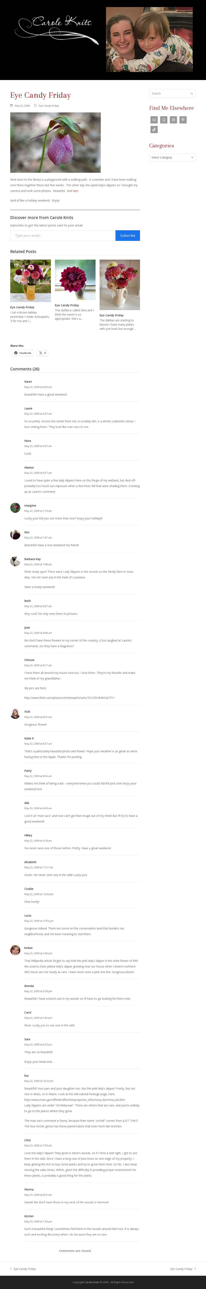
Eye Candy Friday (49, 105)
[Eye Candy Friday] (30, 280)
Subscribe (127, 235)
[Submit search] (192, 93)
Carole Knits (92, 1282)
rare (75, 191)
